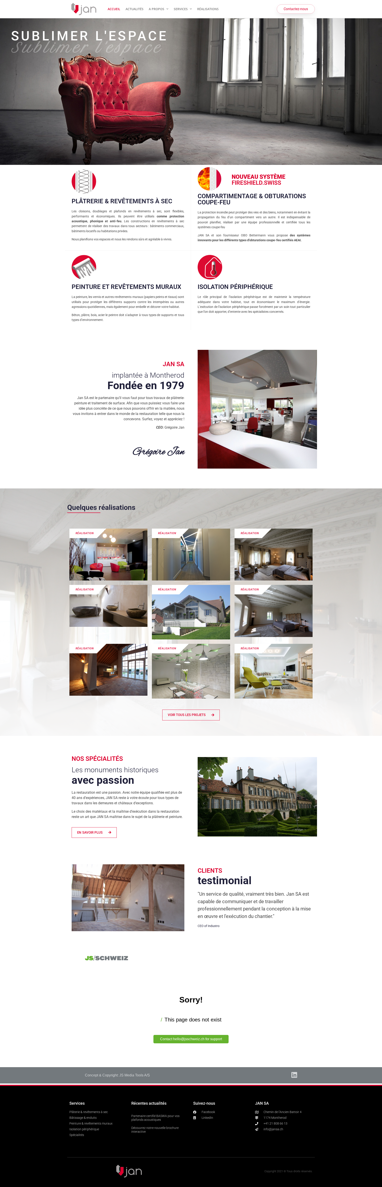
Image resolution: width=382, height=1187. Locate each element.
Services (181, 9)
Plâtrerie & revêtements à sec (122, 201)
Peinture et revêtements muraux (126, 286)
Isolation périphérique (235, 286)
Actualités (134, 9)
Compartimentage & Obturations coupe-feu (252, 199)
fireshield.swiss (258, 179)
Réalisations (208, 9)
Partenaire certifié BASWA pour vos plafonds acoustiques (155, 1117)
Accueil (114, 9)
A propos (156, 9)
